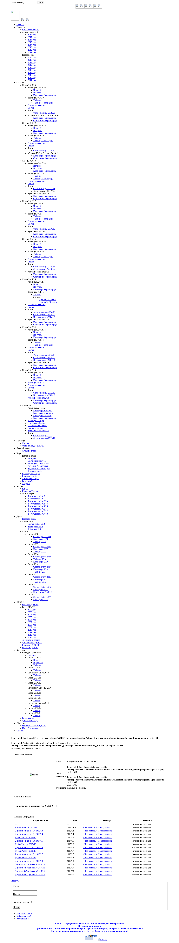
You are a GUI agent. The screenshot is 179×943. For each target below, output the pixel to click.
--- (16, 824)
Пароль (16, 894)
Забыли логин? (24, 916)
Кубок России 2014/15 (25, 837)
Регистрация (23, 919)
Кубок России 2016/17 (25, 851)
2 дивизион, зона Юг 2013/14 (29, 834)
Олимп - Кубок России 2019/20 (30, 871)
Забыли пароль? (24, 913)
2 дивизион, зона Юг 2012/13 (29, 831)
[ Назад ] (15, 880)
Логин (16, 886)
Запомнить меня (21, 902)
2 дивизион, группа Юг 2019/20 (30, 874)
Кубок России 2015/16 (25, 844)
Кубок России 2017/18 (25, 857)
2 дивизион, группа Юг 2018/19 (30, 868)
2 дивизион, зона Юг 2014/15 (29, 841)
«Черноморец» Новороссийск (97, 827)
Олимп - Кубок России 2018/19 (30, 864)
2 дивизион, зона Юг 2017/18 (29, 861)
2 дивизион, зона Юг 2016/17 (29, 854)
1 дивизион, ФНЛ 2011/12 (27, 827)
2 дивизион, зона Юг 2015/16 (29, 847)
